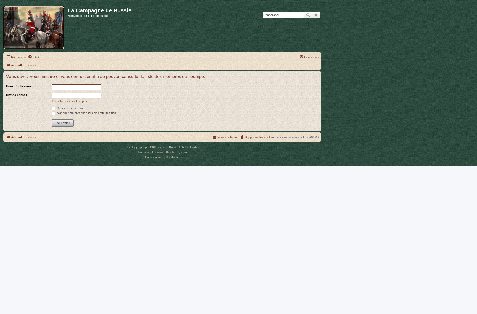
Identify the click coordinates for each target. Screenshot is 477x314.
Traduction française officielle (156, 152)
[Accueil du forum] (35, 26)
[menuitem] (33, 57)
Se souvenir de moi (69, 108)
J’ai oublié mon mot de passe (71, 101)
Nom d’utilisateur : (19, 86)
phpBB (149, 147)
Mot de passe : (16, 94)
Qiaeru (182, 152)
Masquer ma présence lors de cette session (86, 113)
